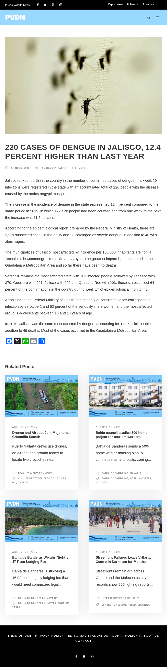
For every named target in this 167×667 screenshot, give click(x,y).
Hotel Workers (140, 478)
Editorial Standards (89, 635)
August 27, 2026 (24, 427)
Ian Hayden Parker (54, 167)
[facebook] (38, 5)
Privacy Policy (50, 635)
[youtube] (53, 5)
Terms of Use (19, 635)
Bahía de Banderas (115, 473)
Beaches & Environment (35, 473)
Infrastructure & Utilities (120, 598)
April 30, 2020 (20, 167)
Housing (102, 482)
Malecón (119, 604)
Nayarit (135, 473)
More (82, 167)
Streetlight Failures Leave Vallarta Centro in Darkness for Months (123, 559)
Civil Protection (30, 478)
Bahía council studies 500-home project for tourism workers (121, 435)
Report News (115, 4)
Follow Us (133, 4)
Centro (107, 604)
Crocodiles (52, 478)
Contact (83, 640)
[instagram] (60, 5)
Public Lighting (139, 604)
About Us (151, 635)
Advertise (148, 4)
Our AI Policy (125, 635)
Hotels (51, 603)
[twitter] (45, 5)
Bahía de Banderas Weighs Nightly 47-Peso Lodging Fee (40, 559)
